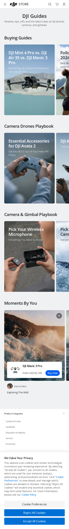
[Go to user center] (64, 4)
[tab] (34, 413)
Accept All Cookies (34, 521)
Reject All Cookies (34, 513)
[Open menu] (4, 4)
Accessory (10, 443)
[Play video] (59, 316)
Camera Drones (13, 421)
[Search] (49, 4)
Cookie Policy (29, 494)
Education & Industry (15, 432)
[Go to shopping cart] (57, 4)
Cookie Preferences (34, 504)
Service (9, 438)
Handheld (10, 426)
